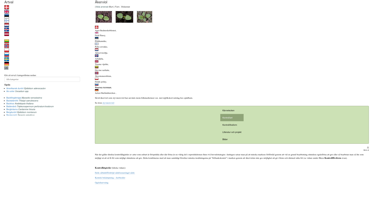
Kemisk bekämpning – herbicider (110, 177)
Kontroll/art (227, 117)
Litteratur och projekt (231, 132)
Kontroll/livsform (229, 124)
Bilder (225, 139)
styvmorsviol (108, 102)
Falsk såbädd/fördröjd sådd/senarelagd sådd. (115, 172)
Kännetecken (228, 110)
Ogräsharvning (101, 182)
